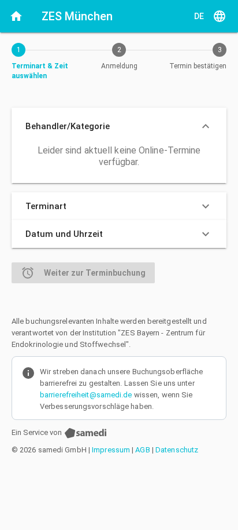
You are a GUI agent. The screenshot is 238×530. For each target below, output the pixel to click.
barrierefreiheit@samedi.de (86, 394)
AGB (142, 449)
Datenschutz (176, 449)
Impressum (111, 449)
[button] (119, 126)
